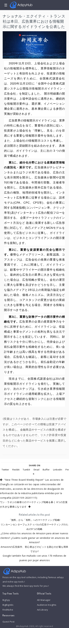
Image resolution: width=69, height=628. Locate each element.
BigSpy (6, 599)
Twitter (5, 469)
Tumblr (26, 469)
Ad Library (42, 609)
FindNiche (8, 609)
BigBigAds (8, 604)
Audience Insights (46, 604)
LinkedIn (57, 469)
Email (36, 469)
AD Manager (43, 599)
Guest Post (8, 621)
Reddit (15, 469)
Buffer (46, 469)
